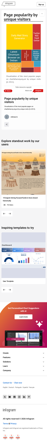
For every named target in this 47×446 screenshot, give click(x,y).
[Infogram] (8, 4)
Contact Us (7, 383)
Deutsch (11, 387)
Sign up (41, 4)
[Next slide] (9, 213)
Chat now (18, 383)
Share (8, 91)
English (5, 387)
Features (6, 357)
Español (25, 387)
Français (31, 387)
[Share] (6, 124)
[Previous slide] (4, 213)
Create (5, 353)
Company (7, 370)
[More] (42, 13)
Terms (5, 423)
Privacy (13, 423)
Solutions (7, 362)
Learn (5, 366)
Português (18, 387)
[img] (19, 37)
